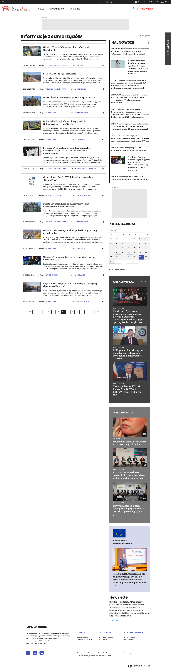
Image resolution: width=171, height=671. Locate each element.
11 (72, 312)
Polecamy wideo (123, 282)
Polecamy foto (123, 412)
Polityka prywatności (93, 653)
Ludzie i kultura (52, 275)
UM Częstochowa (83, 195)
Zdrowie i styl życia (53, 195)
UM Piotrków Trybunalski (86, 169)
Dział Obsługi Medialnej (134, 633)
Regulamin (106, 653)
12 (77, 312)
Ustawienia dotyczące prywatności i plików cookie (94, 656)
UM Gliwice (81, 65)
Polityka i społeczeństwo (56, 65)
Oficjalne (75, 8)
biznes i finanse (118, 308)
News (41, 8)
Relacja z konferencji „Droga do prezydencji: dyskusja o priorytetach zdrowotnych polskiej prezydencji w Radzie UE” (129, 580)
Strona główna (144, 36)
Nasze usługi (147, 8)
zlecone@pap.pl (82, 637)
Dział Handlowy (105, 633)
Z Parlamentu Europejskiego (122, 542)
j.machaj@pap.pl (130, 637)
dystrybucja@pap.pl (106, 637)
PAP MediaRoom (36, 627)
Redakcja (81, 633)
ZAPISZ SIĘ (113, 620)
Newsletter (168, 46)
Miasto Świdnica (83, 113)
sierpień (113, 230)
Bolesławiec (81, 139)
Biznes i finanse (51, 113)
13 (82, 312)
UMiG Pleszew (81, 89)
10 (68, 312)
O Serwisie (80, 653)
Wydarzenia (57, 8)
